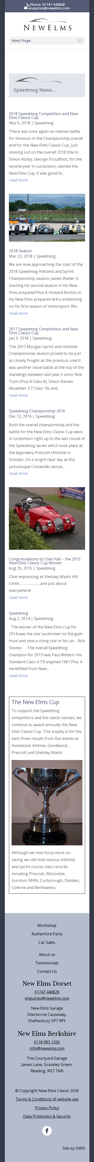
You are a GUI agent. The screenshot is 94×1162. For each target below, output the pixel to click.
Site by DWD (74, 1148)
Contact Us (47, 971)
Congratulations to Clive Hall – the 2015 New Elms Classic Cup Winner (45, 561)
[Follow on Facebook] (47, 1131)
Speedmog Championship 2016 (37, 411)
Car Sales (47, 942)
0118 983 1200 (47, 1042)
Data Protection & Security (47, 1116)
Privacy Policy (47, 1107)
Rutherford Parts (47, 934)
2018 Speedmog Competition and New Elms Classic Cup (43, 115)
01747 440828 (46, 992)
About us (47, 954)
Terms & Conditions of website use (47, 1099)
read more (18, 180)
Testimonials (47, 963)
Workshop (46, 925)
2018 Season (20, 250)
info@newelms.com (47, 1048)
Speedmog (44, 123)
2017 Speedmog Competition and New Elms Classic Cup (43, 330)
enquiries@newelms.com (47, 998)
